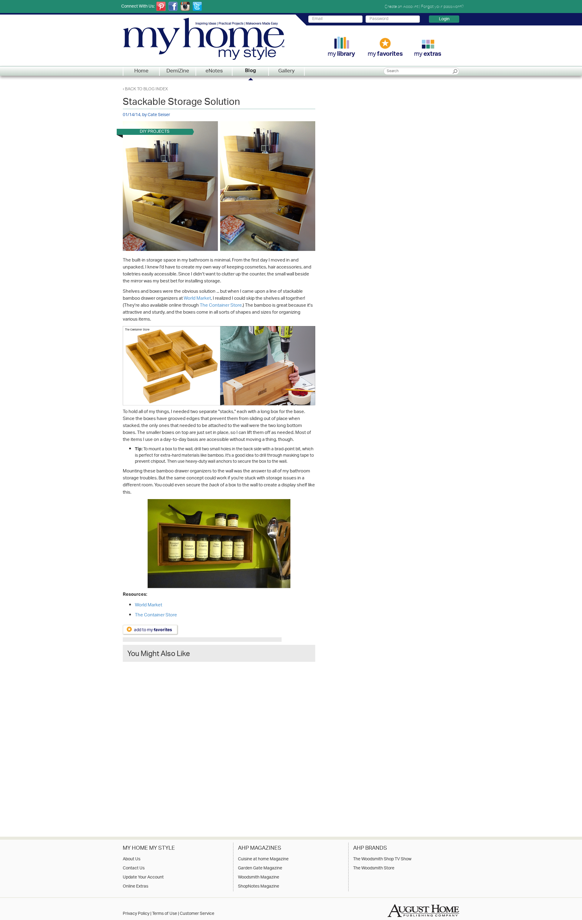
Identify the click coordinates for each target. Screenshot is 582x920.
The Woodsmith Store (373, 868)
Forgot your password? (442, 6)
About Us (131, 859)
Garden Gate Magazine (260, 868)
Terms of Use (164, 913)
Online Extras (135, 886)
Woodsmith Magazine (258, 877)
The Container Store (221, 305)
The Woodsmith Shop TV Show (382, 859)
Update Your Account (143, 877)
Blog (250, 71)
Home (141, 71)
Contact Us (134, 868)
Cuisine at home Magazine (263, 859)
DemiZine (177, 71)
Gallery (286, 71)
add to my (153, 629)
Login (444, 19)
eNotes (214, 71)
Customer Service (197, 913)
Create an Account (401, 6)
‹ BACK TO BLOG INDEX (145, 89)
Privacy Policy (136, 913)
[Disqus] (219, 743)
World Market (197, 298)
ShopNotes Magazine (258, 886)
